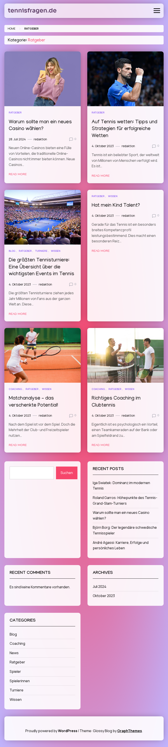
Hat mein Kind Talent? (116, 205)
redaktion (40, 139)
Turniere (41, 250)
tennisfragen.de (32, 10)
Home (11, 28)
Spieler (15, 671)
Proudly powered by (51, 730)
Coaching (15, 389)
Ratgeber (15, 112)
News (14, 652)
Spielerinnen (20, 680)
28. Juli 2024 (17, 139)
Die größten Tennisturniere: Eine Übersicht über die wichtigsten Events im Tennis (41, 267)
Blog (12, 250)
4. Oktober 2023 (103, 146)
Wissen (55, 250)
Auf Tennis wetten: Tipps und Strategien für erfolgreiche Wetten (124, 129)
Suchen (67, 472)
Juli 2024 (99, 586)
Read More (18, 174)
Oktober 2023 (104, 595)
